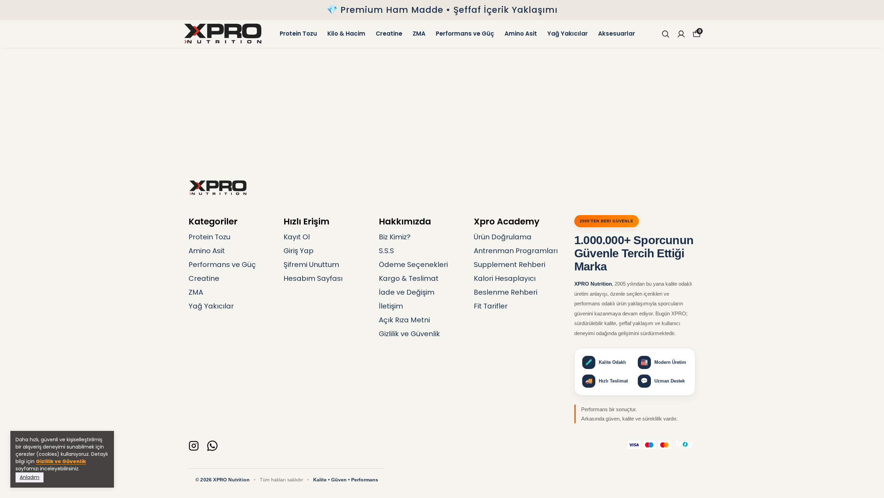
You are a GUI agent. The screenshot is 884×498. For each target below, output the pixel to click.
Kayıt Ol (297, 237)
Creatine (389, 33)
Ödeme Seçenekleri (413, 264)
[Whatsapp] (212, 446)
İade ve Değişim (406, 292)
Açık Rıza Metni (404, 320)
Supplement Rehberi (509, 264)
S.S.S (386, 251)
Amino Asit (521, 33)
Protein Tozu (298, 33)
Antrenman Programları (516, 251)
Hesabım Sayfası (313, 278)
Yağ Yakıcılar (567, 33)
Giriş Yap (299, 251)
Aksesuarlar (616, 33)
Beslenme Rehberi (505, 292)
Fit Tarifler (491, 306)
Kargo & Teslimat (409, 278)
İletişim (391, 306)
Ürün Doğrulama (502, 237)
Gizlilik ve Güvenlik (61, 461)
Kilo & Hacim (346, 33)
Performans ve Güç (465, 33)
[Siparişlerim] (681, 34)
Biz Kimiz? (395, 237)
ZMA (419, 33)
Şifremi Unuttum (311, 264)
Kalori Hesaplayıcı (505, 278)
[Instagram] (194, 446)
